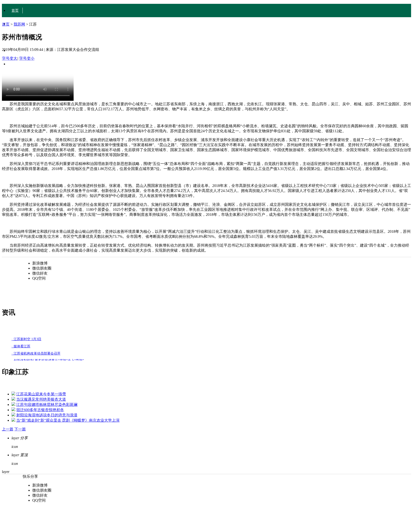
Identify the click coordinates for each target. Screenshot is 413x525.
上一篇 (7, 429)
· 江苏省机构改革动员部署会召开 (35, 353)
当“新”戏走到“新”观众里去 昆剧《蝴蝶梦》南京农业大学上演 (68, 420)
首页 (15, 10)
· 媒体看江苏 (20, 346)
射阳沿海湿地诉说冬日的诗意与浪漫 (46, 415)
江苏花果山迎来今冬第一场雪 (41, 394)
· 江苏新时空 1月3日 (26, 339)
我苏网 (19, 24)
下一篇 (20, 429)
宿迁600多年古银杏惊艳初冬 (40, 410)
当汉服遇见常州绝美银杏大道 (41, 399)
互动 (15, 64)
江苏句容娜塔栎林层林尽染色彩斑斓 (46, 405)
